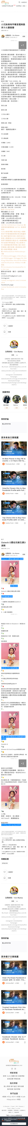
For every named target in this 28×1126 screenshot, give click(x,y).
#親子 (2, 255)
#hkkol (18, 262)
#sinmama (7, 267)
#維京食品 (17, 231)
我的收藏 (20, 1086)
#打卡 (14, 1097)
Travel (13, 1106)
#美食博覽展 (8, 249)
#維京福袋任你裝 (9, 236)
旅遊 (14, 311)
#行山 (9, 1097)
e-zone (18, 1108)
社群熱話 (19, 6)
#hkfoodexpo (19, 251)
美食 (2, 21)
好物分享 (5, 863)
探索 (4, 1076)
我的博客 (17, 1089)
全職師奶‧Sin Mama (12, 35)
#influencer (10, 262)
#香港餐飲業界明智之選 (12, 245)
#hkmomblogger (10, 256)
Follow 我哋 (10, 318)
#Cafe (23, 1097)
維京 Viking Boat (8, 209)
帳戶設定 (14, 1086)
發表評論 (6, 424)
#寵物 (4, 1097)
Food (9, 1108)
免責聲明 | (11, 1110)
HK (17, 1106)
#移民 (19, 1099)
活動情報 (13, 313)
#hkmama (9, 260)
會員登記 (24, 2)
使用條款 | (17, 1110)
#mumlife (18, 260)
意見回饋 (10, 1079)
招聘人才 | (11, 1112)
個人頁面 (7, 1086)
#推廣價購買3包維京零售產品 (14, 241)
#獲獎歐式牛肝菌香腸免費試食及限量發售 (13, 233)
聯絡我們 (17, 1112)
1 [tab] (10, 11)
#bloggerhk (18, 258)
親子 (22, 311)
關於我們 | (5, 1110)
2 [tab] (13, 11)
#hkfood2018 (8, 251)
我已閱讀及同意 (14, 1123)
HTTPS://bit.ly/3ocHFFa (11, 825)
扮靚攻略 (7, 313)
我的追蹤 (10, 1089)
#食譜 (18, 1097)
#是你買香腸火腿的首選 (13, 246)
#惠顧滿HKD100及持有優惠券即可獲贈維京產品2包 (13, 239)
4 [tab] (17, 11)
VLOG (9, 1076)
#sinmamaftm (18, 267)
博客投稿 (17, 1079)
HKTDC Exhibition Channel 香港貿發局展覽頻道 (13, 226)
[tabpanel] (14, 10)
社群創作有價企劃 (7, 6)
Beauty (22, 1106)
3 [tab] (15, 11)
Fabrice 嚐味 (16, 405)
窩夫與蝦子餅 (6, 405)
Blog (14, 1108)
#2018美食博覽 (7, 231)
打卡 (10, 311)
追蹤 (23, 36)
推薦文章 (14, 1076)
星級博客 (21, 1076)
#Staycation (11, 1099)
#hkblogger (8, 258)
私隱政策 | (23, 1110)
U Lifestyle (7, 1106)
